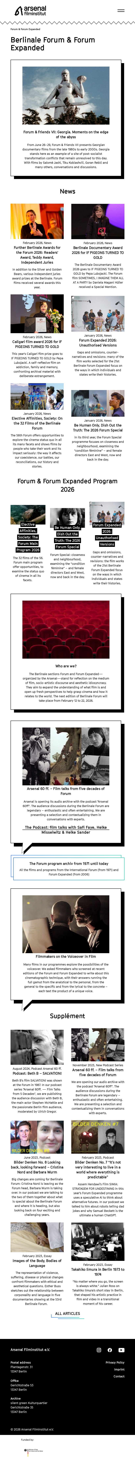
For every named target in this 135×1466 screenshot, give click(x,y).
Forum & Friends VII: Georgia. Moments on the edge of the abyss (65, 134)
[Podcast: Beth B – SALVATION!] (37, 1047)
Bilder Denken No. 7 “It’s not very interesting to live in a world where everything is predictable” (98, 1169)
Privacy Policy (115, 1362)
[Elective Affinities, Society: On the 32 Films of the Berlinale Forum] (37, 396)
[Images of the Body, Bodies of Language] (37, 1237)
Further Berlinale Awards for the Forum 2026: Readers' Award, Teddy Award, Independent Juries (37, 254)
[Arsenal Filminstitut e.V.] (30, 11)
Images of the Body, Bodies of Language (37, 1263)
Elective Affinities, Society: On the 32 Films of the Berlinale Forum (37, 423)
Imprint (119, 1369)
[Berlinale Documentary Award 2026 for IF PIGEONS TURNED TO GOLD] (97, 221)
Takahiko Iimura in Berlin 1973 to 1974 (97, 1271)
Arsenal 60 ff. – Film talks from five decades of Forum (66, 791)
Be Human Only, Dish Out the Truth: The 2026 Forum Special (98, 427)
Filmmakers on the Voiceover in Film (66, 956)
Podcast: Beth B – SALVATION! (37, 1073)
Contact (119, 1376)
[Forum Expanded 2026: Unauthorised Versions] (97, 314)
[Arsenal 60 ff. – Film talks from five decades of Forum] (97, 1044)
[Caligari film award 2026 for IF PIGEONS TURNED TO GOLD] (37, 313)
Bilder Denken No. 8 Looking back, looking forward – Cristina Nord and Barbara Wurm (37, 1167)
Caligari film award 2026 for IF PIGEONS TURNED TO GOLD (37, 344)
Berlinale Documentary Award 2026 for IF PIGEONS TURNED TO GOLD (98, 253)
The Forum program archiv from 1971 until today (68, 863)
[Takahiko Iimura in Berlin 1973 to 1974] (97, 1242)
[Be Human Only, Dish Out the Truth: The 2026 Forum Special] (97, 403)
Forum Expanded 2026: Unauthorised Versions (98, 342)
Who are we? (66, 666)
